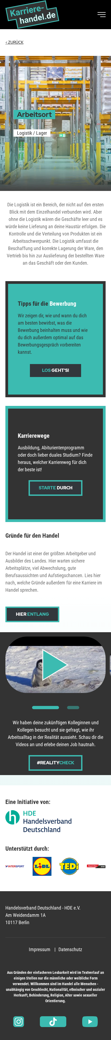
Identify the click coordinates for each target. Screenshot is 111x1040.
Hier (32, 614)
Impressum (39, 949)
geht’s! (55, 370)
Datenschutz (70, 949)
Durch (55, 488)
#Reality (55, 763)
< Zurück (14, 42)
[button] (45, 707)
